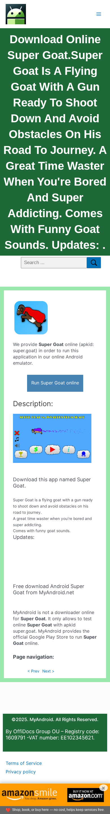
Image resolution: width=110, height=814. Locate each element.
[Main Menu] (99, 14)
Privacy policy (21, 771)
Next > (48, 671)
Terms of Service (24, 763)
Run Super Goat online (55, 383)
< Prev (33, 671)
